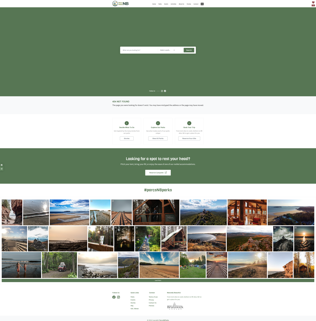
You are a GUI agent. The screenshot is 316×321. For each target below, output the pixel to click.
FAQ (132, 306)
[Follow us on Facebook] (165, 91)
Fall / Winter (135, 309)
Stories (127, 138)
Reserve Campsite (156, 172)
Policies (151, 306)
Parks (132, 297)
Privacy (151, 300)
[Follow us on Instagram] (162, 91)
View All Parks (158, 138)
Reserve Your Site (189, 138)
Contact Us (152, 303)
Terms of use (153, 297)
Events (133, 300)
